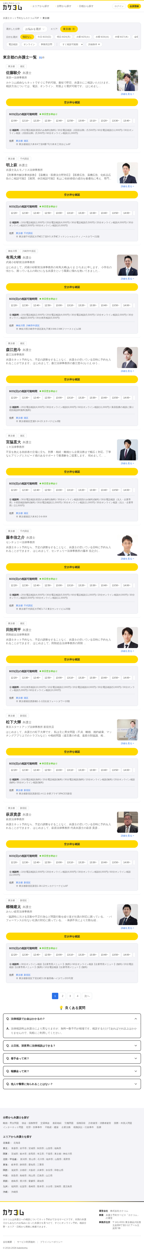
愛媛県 (31, 1181)
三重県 (40, 1164)
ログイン (119, 6)
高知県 (40, 1181)
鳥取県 (14, 1175)
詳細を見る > (127, 94)
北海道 (17, 1143)
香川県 (23, 1181)
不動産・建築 (51, 1127)
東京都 (57, 1153)
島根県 (23, 1175)
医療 (99, 1127)
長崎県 (31, 1186)
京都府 (23, 1170)
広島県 (40, 1175)
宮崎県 (57, 1186)
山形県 (49, 1148)
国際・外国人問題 (123, 1123)
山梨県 (58, 1159)
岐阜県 (14, 1164)
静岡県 (23, 1164)
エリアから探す (40, 6)
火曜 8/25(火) (83, 37)
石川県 (41, 1159)
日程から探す (85, 6)
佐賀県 (23, 1186)
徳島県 (14, 1181)
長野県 (66, 1159)
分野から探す (63, 6)
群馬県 (31, 1153)
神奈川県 (67, 1153)
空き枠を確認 (72, 102)
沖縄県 (14, 1192)
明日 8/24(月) (63, 37)
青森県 (14, 1148)
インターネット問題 (13, 1127)
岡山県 (31, 1175)
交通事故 (45, 1123)
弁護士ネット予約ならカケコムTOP (21, 18)
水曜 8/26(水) (102, 37)
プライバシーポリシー (51, 1242)
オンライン (29, 44)
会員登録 (134, 6)
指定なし (27, 37)
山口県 (49, 1175)
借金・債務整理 (30, 1123)
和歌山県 (58, 1170)
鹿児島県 (67, 1186)
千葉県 (49, 1153)
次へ (87, 995)
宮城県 (31, 1148)
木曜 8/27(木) (121, 37)
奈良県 (49, 1170)
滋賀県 (14, 1170)
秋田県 (40, 1148)
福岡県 (14, 1186)
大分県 (49, 1186)
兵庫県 (40, 1170)
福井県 (49, 1159)
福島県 (57, 1148)
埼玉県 (40, 1153)
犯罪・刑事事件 (34, 1127)
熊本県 (40, 1186)
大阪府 (31, 1170)
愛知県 (31, 1164)
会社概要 (7, 1242)
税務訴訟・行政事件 (84, 1127)
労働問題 (69, 1123)
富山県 (32, 1159)
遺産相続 (57, 1123)
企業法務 (66, 1127)
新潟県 (23, 1159)
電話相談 (13, 44)
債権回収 (81, 1123)
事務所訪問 (46, 44)
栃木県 (23, 1153)
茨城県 (14, 1153)
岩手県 (23, 1148)
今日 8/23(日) (44, 37)
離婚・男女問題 (11, 1123)
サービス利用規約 (26, 1242)
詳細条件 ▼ (94, 44)
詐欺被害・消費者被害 (99, 1123)
